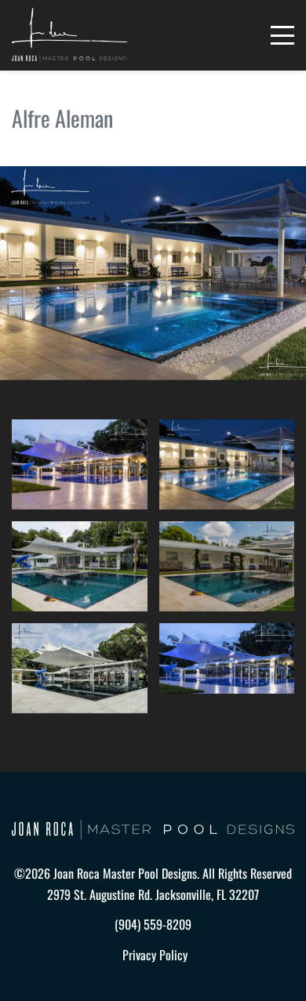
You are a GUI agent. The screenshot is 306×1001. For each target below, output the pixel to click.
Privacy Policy (155, 954)
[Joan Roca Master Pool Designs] (69, 35)
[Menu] (282, 35)
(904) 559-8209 (153, 924)
